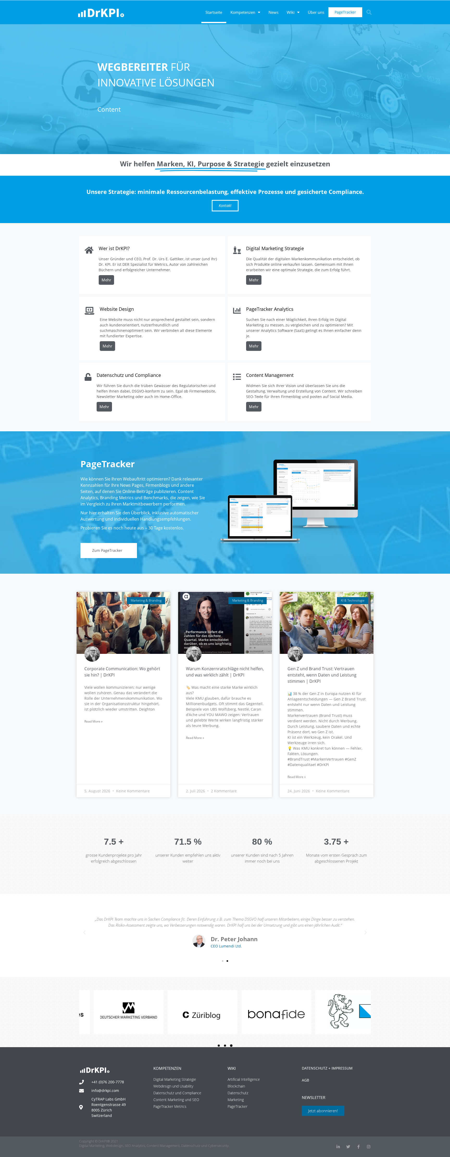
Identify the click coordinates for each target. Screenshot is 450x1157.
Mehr (106, 279)
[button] (369, 12)
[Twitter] (348, 1147)
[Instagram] (369, 1147)
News (273, 12)
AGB (305, 1080)
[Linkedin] (338, 1147)
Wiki (291, 12)
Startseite (213, 12)
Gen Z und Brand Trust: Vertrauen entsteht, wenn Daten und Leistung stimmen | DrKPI (322, 675)
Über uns (316, 12)
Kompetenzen (242, 12)
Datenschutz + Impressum (327, 1068)
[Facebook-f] (358, 1147)
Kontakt (225, 205)
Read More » (93, 721)
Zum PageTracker (107, 550)
